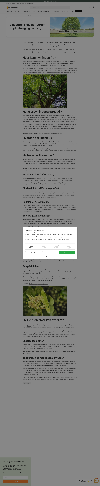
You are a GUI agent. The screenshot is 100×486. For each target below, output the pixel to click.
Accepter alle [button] (67, 252)
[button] (50, 256)
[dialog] (50, 243)
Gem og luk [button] (50, 252)
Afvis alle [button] (33, 252)
